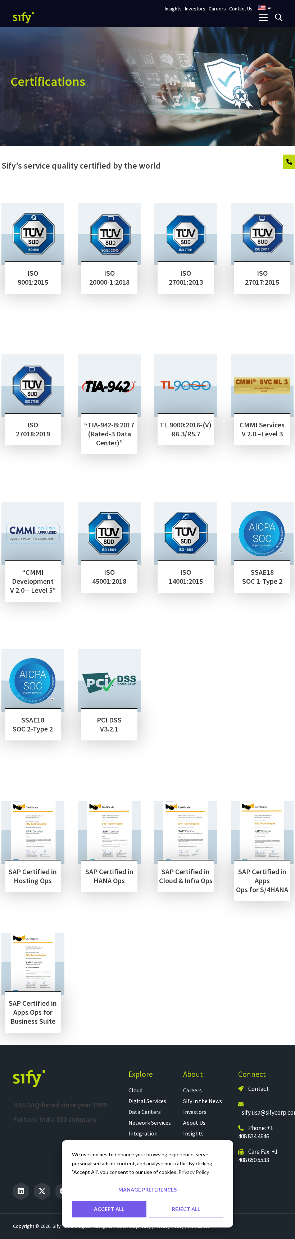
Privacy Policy (193, 1172)
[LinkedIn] (21, 1191)
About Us (194, 1122)
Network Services (149, 1122)
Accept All (109, 1209)
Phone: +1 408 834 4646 (255, 1132)
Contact (258, 1089)
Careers (192, 1090)
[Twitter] (42, 1191)
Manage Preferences (147, 1190)
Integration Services (143, 1138)
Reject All (186, 1209)
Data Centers (144, 1111)
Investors (194, 1111)
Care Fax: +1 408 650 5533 (258, 1156)
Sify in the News (202, 1101)
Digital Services (147, 1101)
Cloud (135, 1090)
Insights (193, 1133)
